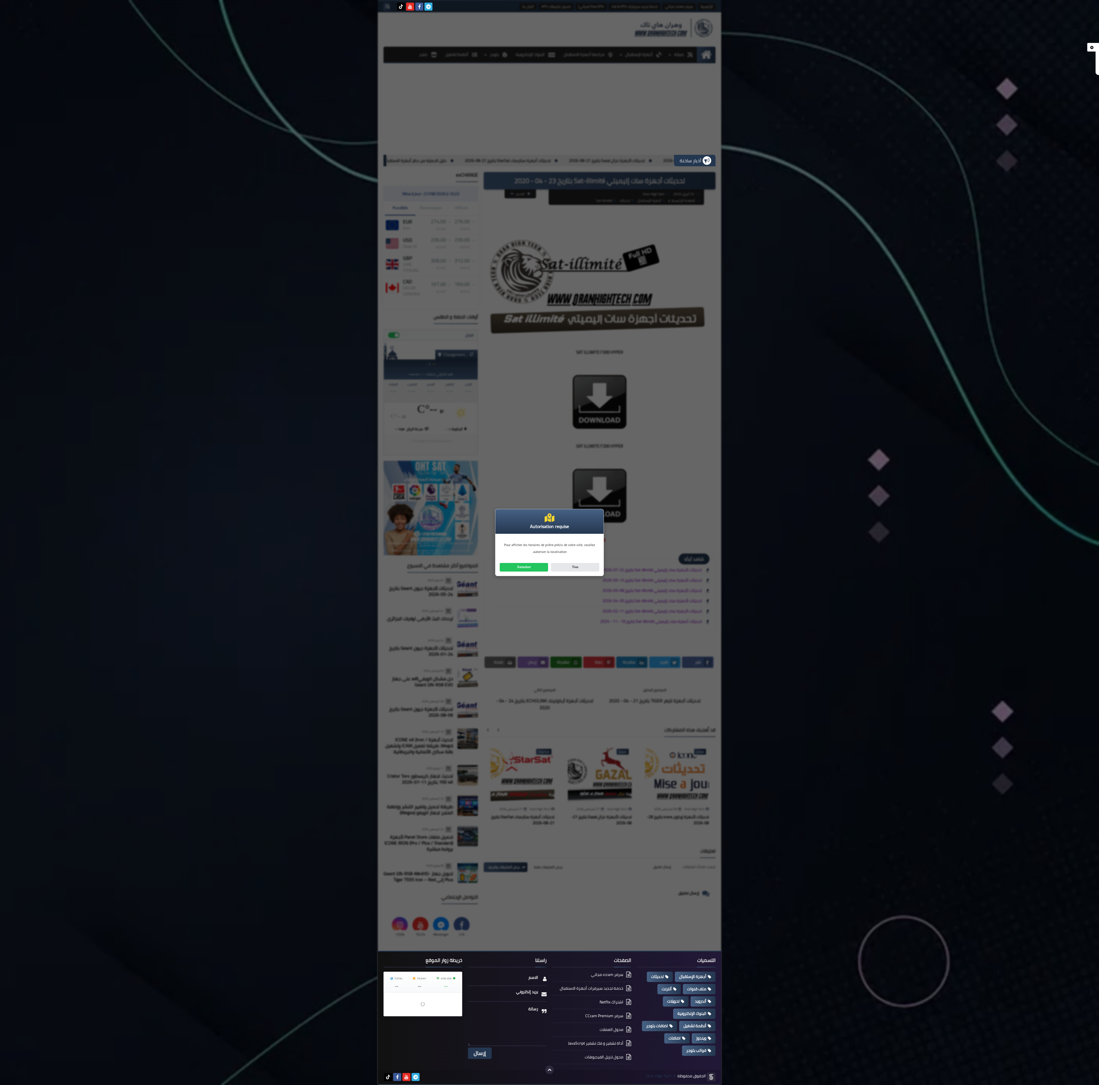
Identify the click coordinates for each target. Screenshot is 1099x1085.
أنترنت (667, 989)
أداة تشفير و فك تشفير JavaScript (595, 1043)
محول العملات (611, 1029)
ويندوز (701, 1038)
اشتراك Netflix (611, 1002)
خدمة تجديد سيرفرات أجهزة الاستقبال (591, 988)
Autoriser (524, 567)
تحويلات (673, 1001)
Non (575, 567)
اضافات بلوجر (657, 1025)
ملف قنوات (696, 989)
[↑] (549, 1070)
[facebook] (419, 7)
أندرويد (700, 1001)
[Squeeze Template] (711, 1077)
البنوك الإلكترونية (691, 1013)
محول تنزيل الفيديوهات (604, 1057)
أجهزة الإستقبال (692, 976)
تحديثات (657, 976)
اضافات (675, 1038)
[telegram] (428, 7)
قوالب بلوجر (696, 1050)
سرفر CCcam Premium (604, 1015)
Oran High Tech (658, 1076)
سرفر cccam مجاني (607, 975)
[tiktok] (401, 7)
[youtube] (410, 7)
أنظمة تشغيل (694, 1025)
